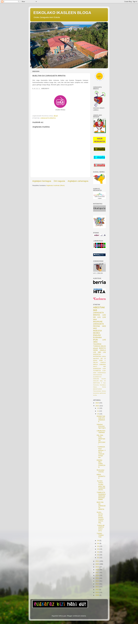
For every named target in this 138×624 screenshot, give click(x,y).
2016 (97, 575)
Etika (101, 380)
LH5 (94, 352)
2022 (97, 406)
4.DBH (104, 370)
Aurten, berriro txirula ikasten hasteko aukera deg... (100, 517)
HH (94, 317)
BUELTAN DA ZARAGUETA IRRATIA (101, 505)
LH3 (104, 340)
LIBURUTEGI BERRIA (101, 431)
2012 (97, 587)
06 (98, 543)
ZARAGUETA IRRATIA (48, 118)
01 (98, 557)
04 (98, 549)
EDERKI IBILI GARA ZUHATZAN (101, 463)
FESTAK (96, 326)
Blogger (69, 616)
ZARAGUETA (98, 324)
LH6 (104, 352)
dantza (95, 360)
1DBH (101, 360)
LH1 (99, 317)
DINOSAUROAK (97, 374)
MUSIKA (96, 333)
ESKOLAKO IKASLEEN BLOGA (62, 12)
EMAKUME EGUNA (99, 378)
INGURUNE (98, 322)
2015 (97, 578)
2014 (97, 581)
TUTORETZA (97, 370)
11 (98, 411)
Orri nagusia (59, 181)
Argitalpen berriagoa (41, 181)
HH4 (95, 319)
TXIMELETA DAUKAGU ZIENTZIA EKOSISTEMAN (101, 496)
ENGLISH (97, 335)
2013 (97, 584)
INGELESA (97, 331)
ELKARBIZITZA (97, 376)
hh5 (95, 310)
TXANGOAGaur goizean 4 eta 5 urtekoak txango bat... (101, 452)
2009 (97, 595)
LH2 (104, 315)
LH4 (104, 317)
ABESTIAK (99, 307)
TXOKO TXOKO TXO (100, 535)
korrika (95, 395)
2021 (97, 561)
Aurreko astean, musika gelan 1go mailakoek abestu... (101, 485)
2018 (97, 570)
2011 (97, 589)
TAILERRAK (97, 344)
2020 (97, 564)
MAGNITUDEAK (97, 389)
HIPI (104, 366)
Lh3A (104, 368)
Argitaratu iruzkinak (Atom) (55, 185)
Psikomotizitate (97, 391)
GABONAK (102, 364)
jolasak (95, 348)
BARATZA (102, 348)
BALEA (103, 346)
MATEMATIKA (97, 356)
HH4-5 (95, 366)
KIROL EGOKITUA (101, 476)
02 (98, 555)
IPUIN (95, 340)
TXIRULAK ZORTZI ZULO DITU (100, 528)
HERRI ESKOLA (99, 350)
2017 (97, 572)
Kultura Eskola (99, 387)
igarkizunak (103, 393)
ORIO (95, 342)
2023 (97, 403)
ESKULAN (96, 380)
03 (98, 552)
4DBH (94, 372)
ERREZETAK (97, 354)
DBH (99, 352)
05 (98, 546)
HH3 (104, 326)
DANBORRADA (101, 372)
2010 (97, 592)
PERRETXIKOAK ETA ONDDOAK (101, 419)
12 (98, 408)
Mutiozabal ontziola (100, 471)
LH (105, 358)
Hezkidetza (103, 385)
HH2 (95, 328)
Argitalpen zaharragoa (78, 181)
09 (98, 540)
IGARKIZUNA (97, 368)
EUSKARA (97, 337)
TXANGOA (96, 346)
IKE (102, 358)
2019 (97, 567)
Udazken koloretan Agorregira (101, 426)
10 (98, 414)
